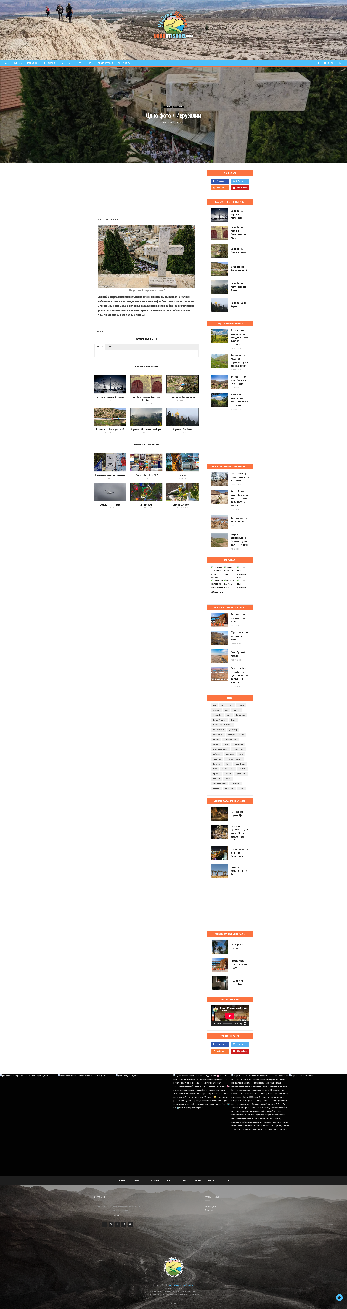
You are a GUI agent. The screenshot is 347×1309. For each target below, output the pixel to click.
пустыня (228, 774)
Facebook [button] (100, 347)
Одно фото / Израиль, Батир (182, 397)
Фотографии (217, 715)
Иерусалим (49, 63)
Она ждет (182, 475)
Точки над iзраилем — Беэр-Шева (239, 870)
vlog (226, 710)
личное (215, 744)
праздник (242, 769)
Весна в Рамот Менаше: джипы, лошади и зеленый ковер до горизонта (239, 337)
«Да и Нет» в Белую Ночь (237, 982)
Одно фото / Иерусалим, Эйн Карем (146, 429)
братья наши (240, 715)
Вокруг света (124, 63)
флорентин (235, 783)
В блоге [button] (110, 347)
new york (241, 705)
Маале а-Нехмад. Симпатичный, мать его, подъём (240, 477)
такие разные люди (219, 783)
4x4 (214, 705)
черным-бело (229, 788)
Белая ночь (209, 1210)
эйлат (242, 788)
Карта (17, 63)
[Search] (340, 63)
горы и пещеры (218, 730)
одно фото (102, 332)
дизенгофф (233, 730)
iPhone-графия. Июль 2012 (146, 475)
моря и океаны (238, 749)
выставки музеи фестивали (222, 725)
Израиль (168, 107)
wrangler (236, 710)
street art (216, 710)
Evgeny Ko (168, 123)
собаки (228, 779)
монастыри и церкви (220, 749)
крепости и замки (231, 739)
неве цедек (230, 754)
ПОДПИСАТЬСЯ (175, 1099)
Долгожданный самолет (110, 504)
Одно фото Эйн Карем (182, 429)
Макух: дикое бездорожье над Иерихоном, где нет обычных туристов (239, 539)
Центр (78, 63)
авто (228, 715)
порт (215, 769)
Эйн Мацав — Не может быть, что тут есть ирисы (238, 380)
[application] (230, 1015)
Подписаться (218, 592)
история (216, 739)
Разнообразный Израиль (238, 653)
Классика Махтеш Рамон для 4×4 (239, 519)
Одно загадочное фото (182, 504)
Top (174, 1303)
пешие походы (240, 764)
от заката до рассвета (233, 759)
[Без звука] (240, 1023)
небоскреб (217, 754)
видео (233, 720)
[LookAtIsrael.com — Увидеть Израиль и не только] (173, 25)
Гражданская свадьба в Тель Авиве (110, 475)
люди (226, 744)
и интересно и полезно (236, 735)
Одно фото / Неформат (237, 946)
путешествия (241, 774)
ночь (241, 754)
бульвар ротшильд (219, 720)
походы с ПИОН (227, 769)
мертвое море (238, 744)
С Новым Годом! (146, 504)
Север (65, 63)
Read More (118, 1216)
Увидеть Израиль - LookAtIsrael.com (181, 1285)
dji (222, 705)
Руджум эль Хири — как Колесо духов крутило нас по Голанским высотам (239, 675)
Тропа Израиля (105, 63)
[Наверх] (339, 1298)
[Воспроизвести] (214, 1023)
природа (216, 774)
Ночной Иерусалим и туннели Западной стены (239, 852)
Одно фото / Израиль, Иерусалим (110, 397)
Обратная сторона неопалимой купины (239, 636)
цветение (216, 788)
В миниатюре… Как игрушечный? (110, 429)
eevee (230, 705)
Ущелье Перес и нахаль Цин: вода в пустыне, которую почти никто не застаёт (239, 498)
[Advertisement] (146, 192)
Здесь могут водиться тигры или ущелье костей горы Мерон (239, 400)
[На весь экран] (245, 1023)
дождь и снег (217, 735)
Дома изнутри (210, 1207)
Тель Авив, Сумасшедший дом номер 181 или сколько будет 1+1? (239, 833)
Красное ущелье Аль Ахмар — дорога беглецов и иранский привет (239, 360)
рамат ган (216, 779)
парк (227, 764)
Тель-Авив (32, 63)
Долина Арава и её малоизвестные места (239, 618)
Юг (89, 63)
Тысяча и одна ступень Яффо (238, 813)
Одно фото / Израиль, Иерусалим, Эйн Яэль (146, 398)
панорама (216, 764)
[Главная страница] (6, 63)
